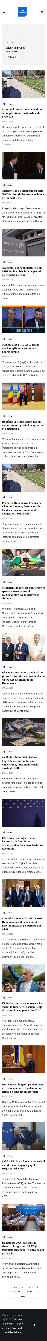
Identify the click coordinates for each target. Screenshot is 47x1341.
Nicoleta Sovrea (15, 47)
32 (19, 1291)
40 (25, 1291)
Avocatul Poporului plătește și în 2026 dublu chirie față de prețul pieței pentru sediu (22, 271)
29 (9, 1291)
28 (38, 1287)
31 (16, 1291)
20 (32, 1287)
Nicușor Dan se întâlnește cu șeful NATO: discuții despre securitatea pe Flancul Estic (23, 194)
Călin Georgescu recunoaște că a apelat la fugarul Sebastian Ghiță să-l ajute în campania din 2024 (22, 1007)
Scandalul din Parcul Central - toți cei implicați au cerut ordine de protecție (23, 113)
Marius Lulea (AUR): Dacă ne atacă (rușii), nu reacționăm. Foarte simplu (20, 348)
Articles (12, 57)
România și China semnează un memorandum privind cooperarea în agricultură (23, 425)
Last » (23, 1296)
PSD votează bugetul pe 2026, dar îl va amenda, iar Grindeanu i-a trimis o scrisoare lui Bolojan (22, 1088)
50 (28, 1291)
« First (14, 1287)
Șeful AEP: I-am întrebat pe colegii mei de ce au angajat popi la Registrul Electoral (23, 1165)
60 (31, 1291)
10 (29, 1287)
